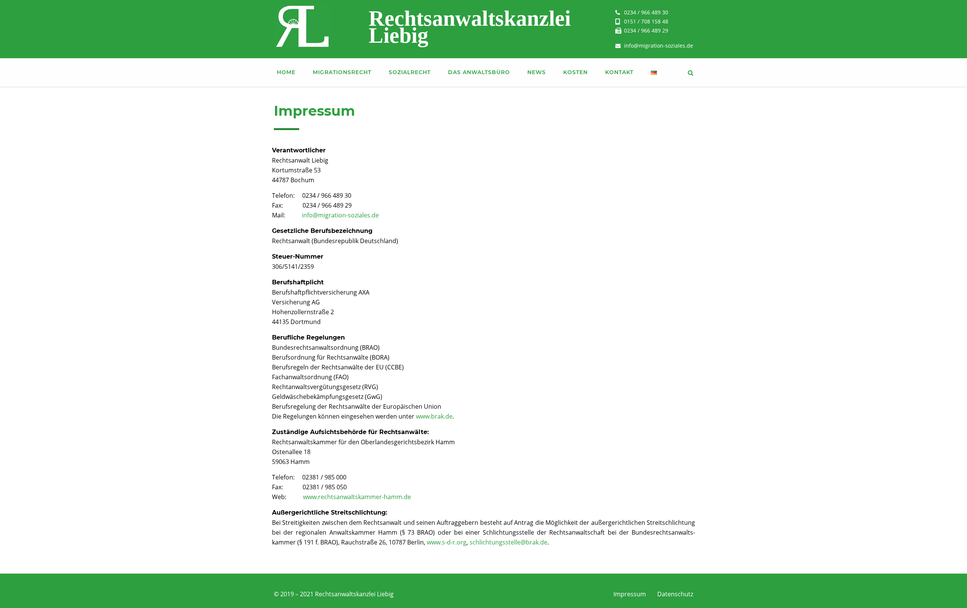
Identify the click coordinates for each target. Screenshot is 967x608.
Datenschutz (675, 594)
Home (286, 72)
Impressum (629, 594)
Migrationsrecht (342, 72)
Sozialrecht (410, 72)
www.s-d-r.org (447, 542)
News (536, 72)
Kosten (575, 72)
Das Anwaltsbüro (479, 72)
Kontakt (619, 72)
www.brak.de (434, 416)
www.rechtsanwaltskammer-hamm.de (357, 497)
